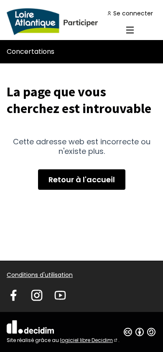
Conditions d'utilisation (40, 275)
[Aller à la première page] (62, 21)
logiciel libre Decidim (89, 340)
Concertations (30, 51)
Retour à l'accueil (81, 179)
